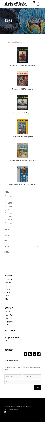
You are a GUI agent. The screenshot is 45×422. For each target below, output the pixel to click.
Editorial (7, 289)
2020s (6, 252)
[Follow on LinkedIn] (30, 354)
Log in (6, 334)
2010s (6, 246)
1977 (10, 216)
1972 (9, 199)
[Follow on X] (34, 354)
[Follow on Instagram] (39, 354)
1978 (10, 220)
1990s (6, 235)
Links (6, 299)
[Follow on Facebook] (25, 354)
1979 (10, 223)
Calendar (7, 292)
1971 (10, 196)
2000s (6, 241)
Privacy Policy (9, 318)
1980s (6, 230)
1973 (10, 203)
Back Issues (8, 279)
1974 (10, 206)
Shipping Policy (9, 321)
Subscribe (7, 282)
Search (6, 296)
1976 (10, 213)
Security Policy (9, 315)
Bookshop (7, 286)
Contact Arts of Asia (11, 361)
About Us (7, 312)
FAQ (5, 341)
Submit (37, 387)
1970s (6, 192)
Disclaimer (7, 325)
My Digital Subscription (11, 338)
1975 (10, 210)
